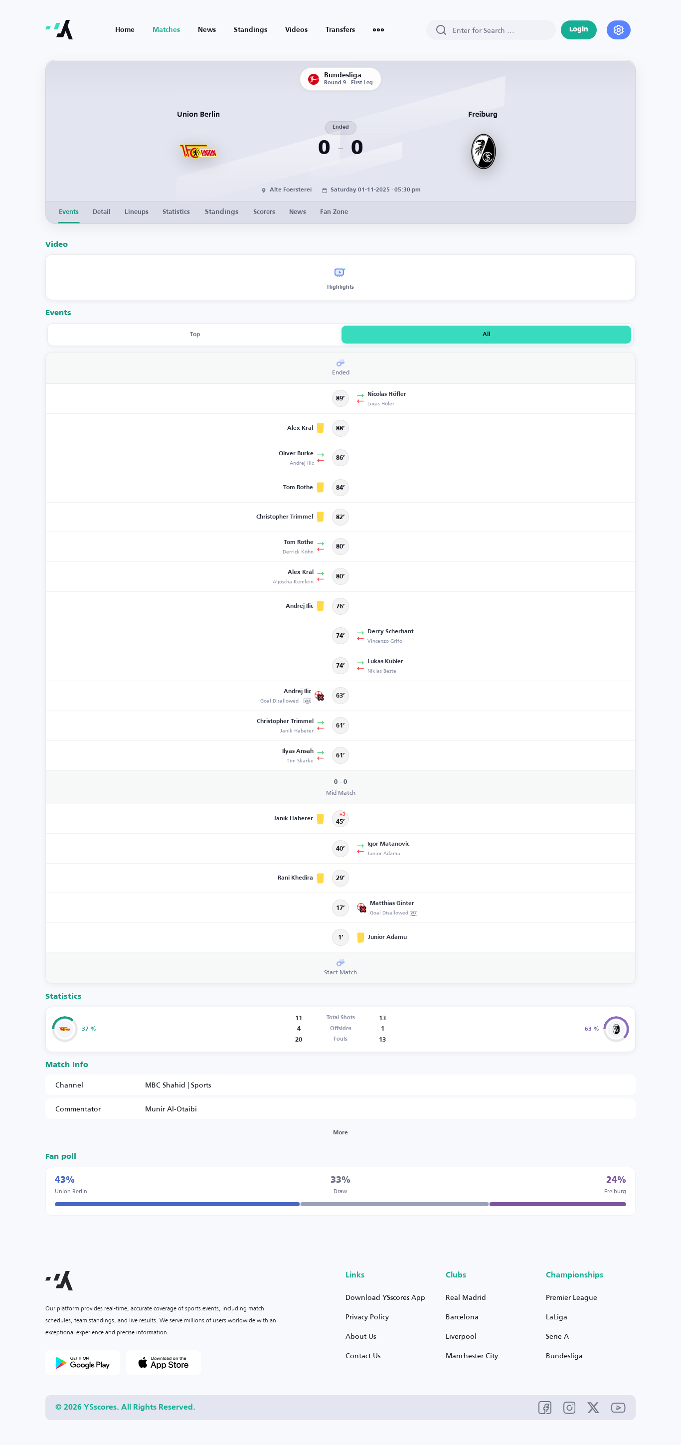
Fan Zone (334, 212)
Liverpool (461, 1336)
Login (578, 29)
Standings (250, 29)
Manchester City (472, 1355)
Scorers (264, 212)
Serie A (557, 1336)
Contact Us (362, 1355)
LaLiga (556, 1316)
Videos (296, 29)
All (486, 335)
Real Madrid (466, 1297)
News (207, 29)
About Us (360, 1336)
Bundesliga (564, 1355)
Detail (102, 212)
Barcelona (462, 1316)
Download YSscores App (385, 1297)
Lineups (137, 212)
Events (69, 212)
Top (195, 335)
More (340, 1133)
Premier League (571, 1297)
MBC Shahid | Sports (178, 1085)
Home (125, 29)
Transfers (340, 29)
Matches (166, 29)
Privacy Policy (367, 1316)
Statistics (176, 212)
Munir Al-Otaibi (171, 1108)
